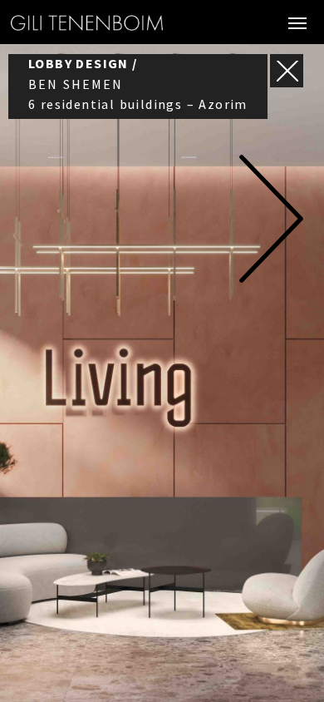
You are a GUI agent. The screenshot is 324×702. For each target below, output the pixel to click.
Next (271, 218)
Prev (53, 218)
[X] (286, 70)
